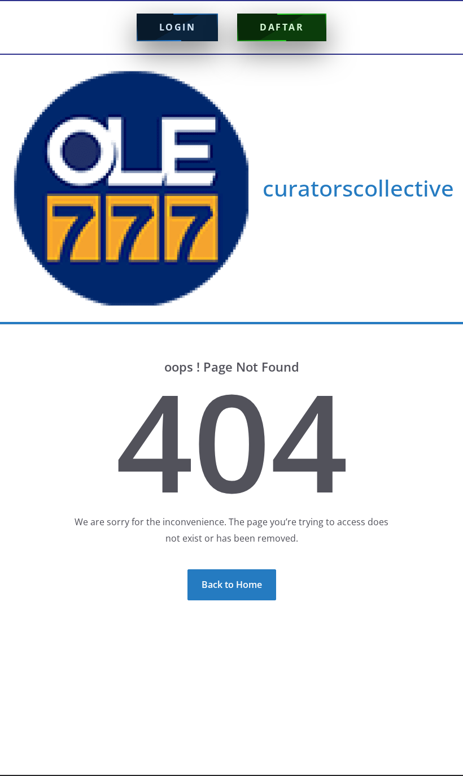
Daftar (282, 27)
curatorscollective (358, 187)
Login (177, 27)
